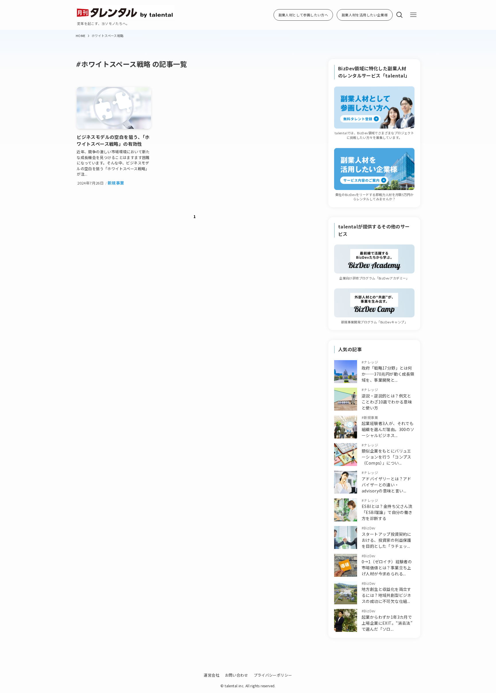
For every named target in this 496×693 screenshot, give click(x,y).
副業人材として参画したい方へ (303, 14)
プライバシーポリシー (273, 675)
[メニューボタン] (413, 15)
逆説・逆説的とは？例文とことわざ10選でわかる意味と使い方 (387, 402)
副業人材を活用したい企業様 (365, 14)
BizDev (369, 527)
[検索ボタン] (399, 15)
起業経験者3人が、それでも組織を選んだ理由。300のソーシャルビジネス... (388, 429)
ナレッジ (371, 362)
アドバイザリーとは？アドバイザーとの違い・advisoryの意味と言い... (386, 485)
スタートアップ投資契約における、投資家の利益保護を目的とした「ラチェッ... (386, 540)
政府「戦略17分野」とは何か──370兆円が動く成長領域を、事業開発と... (388, 374)
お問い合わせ (236, 675)
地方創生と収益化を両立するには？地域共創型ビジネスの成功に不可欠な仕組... (386, 595)
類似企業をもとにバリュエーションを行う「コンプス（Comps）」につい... (386, 457)
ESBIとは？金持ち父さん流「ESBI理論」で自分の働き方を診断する (387, 512)
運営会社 (211, 675)
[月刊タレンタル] (125, 12)
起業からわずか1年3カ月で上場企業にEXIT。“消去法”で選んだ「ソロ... (387, 623)
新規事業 (371, 417)
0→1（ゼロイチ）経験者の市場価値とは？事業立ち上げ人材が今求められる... (387, 567)
